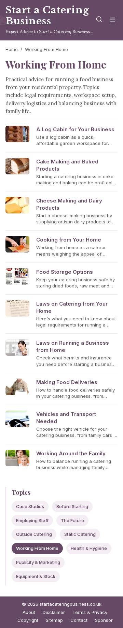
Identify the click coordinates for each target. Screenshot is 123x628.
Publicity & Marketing (38, 562)
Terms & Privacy (89, 612)
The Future (72, 520)
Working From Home (37, 548)
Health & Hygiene (89, 548)
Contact (78, 620)
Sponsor (104, 620)
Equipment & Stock (35, 576)
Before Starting (72, 506)
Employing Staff (32, 520)
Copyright (27, 620)
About (29, 612)
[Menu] (112, 20)
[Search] (99, 20)
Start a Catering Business (47, 15)
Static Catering (80, 534)
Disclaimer (54, 612)
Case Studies (30, 506)
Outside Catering (34, 534)
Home (11, 49)
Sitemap (54, 620)
